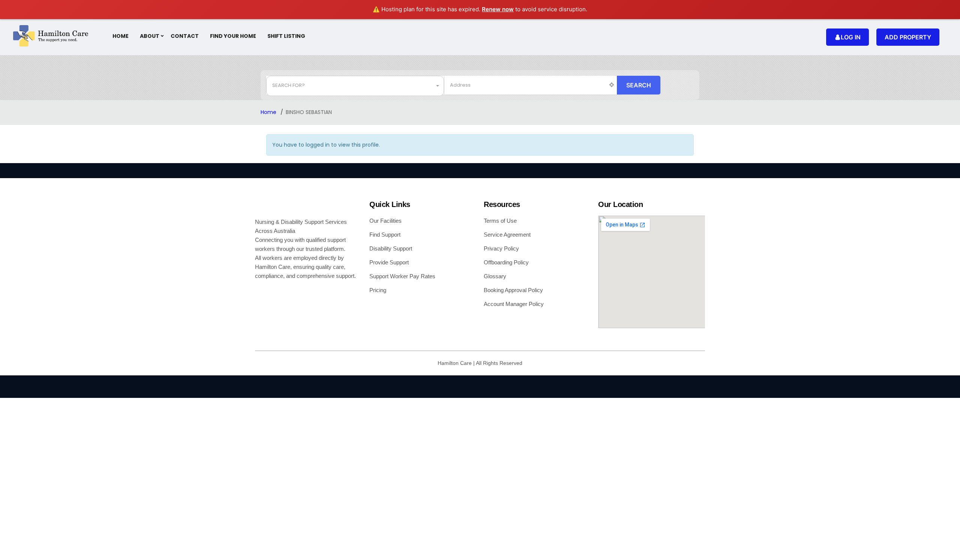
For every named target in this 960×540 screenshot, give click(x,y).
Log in (851, 37)
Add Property (908, 37)
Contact (185, 36)
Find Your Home (233, 36)
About (149, 36)
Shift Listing (286, 36)
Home (120, 36)
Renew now (498, 9)
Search (638, 85)
